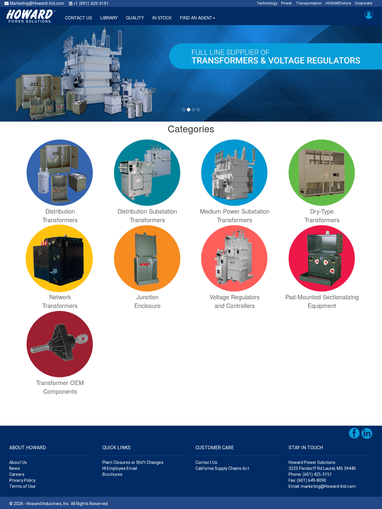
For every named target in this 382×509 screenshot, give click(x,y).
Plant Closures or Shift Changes (133, 462)
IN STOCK (162, 18)
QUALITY (135, 18)
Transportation (309, 3)
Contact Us (206, 462)
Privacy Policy (22, 480)
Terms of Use (22, 486)
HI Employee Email (119, 468)
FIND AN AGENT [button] (196, 18)
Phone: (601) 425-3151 (310, 474)
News (14, 468)
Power (286, 3)
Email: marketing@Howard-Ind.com (322, 486)
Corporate (363, 3)
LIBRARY (109, 18)
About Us (18, 462)
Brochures (112, 474)
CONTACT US (78, 18)
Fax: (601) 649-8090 (307, 480)
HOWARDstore (338, 3)
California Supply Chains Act (222, 468)
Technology (267, 3)
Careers (16, 474)
